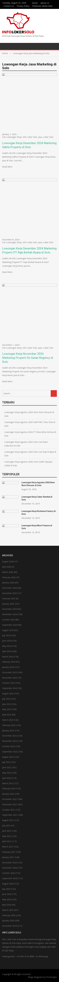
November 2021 (9, 804)
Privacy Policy (23, 6)
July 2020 (6, 889)
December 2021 (9, 799)
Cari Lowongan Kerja (12, 137)
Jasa (40, 137)
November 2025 (9, 593)
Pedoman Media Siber (42, 6)
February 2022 (8, 788)
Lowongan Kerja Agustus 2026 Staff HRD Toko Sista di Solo (29, 424)
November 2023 (9, 677)
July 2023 (6, 698)
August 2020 (8, 883)
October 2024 (8, 619)
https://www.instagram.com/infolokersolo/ (56, 6)
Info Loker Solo (30, 137)
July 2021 (6, 825)
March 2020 (7, 910)
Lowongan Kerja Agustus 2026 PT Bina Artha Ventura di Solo (30, 434)
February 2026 (8, 577)
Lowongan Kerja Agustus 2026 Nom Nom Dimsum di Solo (29, 414)
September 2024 (9, 625)
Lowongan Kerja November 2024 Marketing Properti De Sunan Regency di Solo (27, 357)
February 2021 (8, 852)
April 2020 (6, 904)
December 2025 (9, 588)
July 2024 (6, 635)
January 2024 (8, 667)
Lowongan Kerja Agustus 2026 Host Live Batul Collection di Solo (26, 444)
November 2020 (9, 867)
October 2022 (8, 746)
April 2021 (6, 841)
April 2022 (6, 778)
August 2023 (8, 693)
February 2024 (8, 661)
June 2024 (6, 640)
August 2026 (8, 561)
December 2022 (9, 735)
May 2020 (6, 899)
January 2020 (8, 920)
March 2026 (7, 572)
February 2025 (8, 598)
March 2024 (7, 656)
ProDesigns (51, 977)
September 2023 (9, 688)
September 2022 (9, 751)
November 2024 (9, 614)
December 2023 (9, 672)
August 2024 (8, 630)
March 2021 (7, 846)
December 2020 (9, 862)
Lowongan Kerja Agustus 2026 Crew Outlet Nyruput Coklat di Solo (28, 463)
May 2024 (6, 646)
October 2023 (8, 683)
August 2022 (8, 757)
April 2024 (6, 651)
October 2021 (8, 809)
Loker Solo (48, 137)
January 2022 (8, 793)
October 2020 (8, 873)
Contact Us (9, 6)
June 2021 (6, 830)
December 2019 (9, 925)
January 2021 (8, 857)
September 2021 (9, 815)
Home (35, 3)
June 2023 (6, 704)
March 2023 (7, 720)
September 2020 (9, 878)
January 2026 (8, 582)
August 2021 (8, 820)
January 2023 (8, 730)
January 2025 (8, 603)
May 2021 (6, 836)
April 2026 (6, 566)
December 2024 (9, 609)
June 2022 (6, 767)
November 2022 (9, 741)
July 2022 (6, 762)
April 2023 (6, 714)
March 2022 (7, 783)
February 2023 (8, 725)
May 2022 (6, 772)
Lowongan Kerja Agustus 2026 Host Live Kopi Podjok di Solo (30, 453)
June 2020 (6, 894)
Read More (7, 166)
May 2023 (6, 709)
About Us (45, 3)
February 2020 (8, 915)
